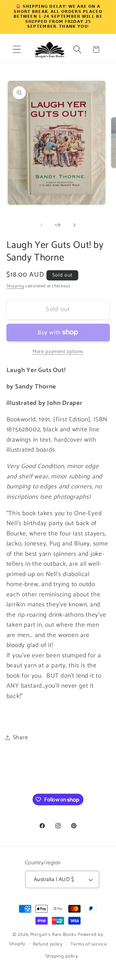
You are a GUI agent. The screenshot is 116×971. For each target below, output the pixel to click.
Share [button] (20, 737)
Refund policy (48, 944)
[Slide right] (74, 225)
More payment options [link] (58, 351)
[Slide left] (41, 225)
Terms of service (89, 944)
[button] (16, 49)
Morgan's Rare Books (53, 934)
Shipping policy (62, 956)
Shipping (15, 286)
